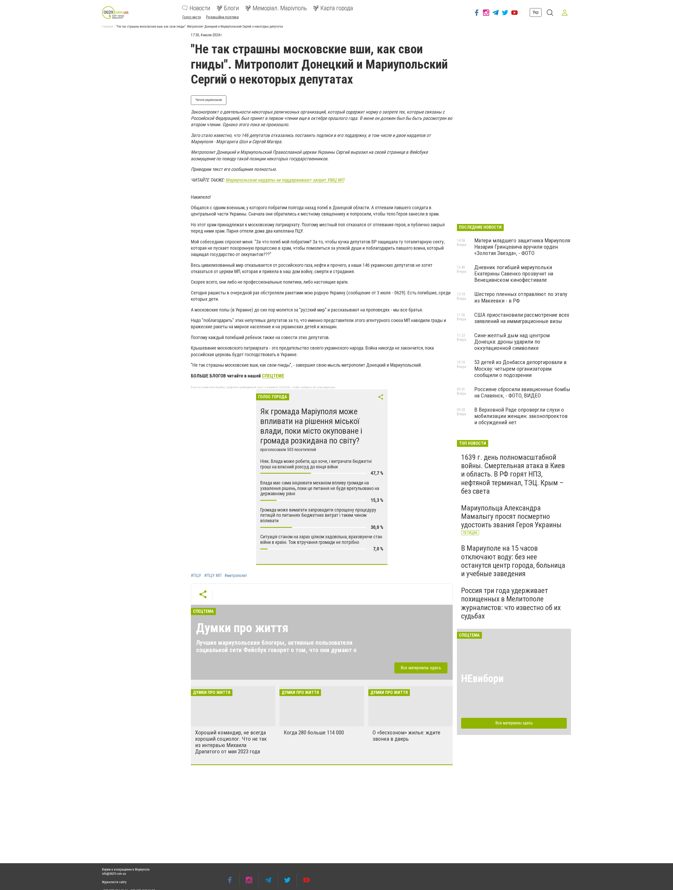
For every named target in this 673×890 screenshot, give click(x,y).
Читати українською (208, 100)
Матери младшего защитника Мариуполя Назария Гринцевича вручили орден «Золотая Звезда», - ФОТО (522, 246)
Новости (200, 8)
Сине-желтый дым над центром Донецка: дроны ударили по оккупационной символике (512, 341)
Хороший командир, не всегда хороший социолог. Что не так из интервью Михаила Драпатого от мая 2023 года (231, 742)
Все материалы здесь (421, 667)
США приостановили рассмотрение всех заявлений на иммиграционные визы (521, 318)
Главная (107, 26)
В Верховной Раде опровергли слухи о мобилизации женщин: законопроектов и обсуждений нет (521, 416)
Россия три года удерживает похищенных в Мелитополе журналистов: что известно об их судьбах (511, 603)
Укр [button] (536, 12)
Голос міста (191, 17)
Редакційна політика (222, 17)
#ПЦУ (196, 575)
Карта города (336, 8)
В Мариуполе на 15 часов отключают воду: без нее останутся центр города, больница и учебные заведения (513, 561)
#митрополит (236, 575)
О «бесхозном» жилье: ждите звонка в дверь (406, 735)
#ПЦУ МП (212, 575)
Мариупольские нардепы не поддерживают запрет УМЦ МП (285, 180)
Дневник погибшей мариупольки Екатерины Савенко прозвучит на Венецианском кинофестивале (513, 273)
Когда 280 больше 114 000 (314, 732)
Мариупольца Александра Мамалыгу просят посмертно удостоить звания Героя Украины (511, 516)
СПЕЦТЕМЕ (273, 375)
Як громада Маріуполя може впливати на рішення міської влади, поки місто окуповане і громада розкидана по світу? (311, 425)
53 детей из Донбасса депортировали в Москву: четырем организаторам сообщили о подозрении (520, 368)
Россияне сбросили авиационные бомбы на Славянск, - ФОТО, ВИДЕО (522, 392)
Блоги (231, 8)
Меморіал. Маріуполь (280, 8)
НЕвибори (482, 678)
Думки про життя (242, 627)
